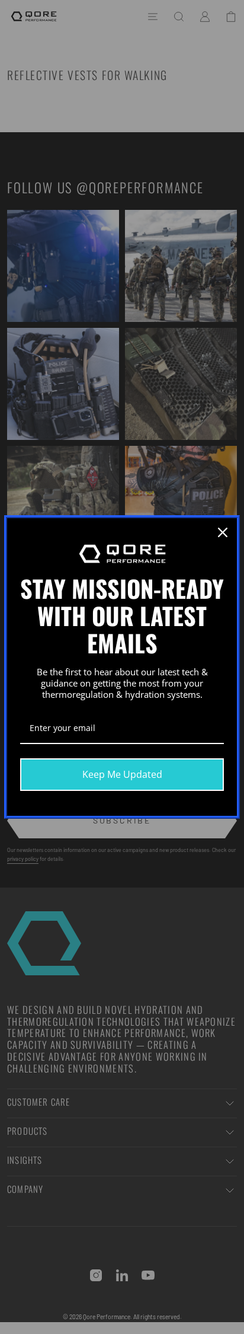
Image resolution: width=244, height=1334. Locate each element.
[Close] (222, 532)
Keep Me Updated (122, 774)
